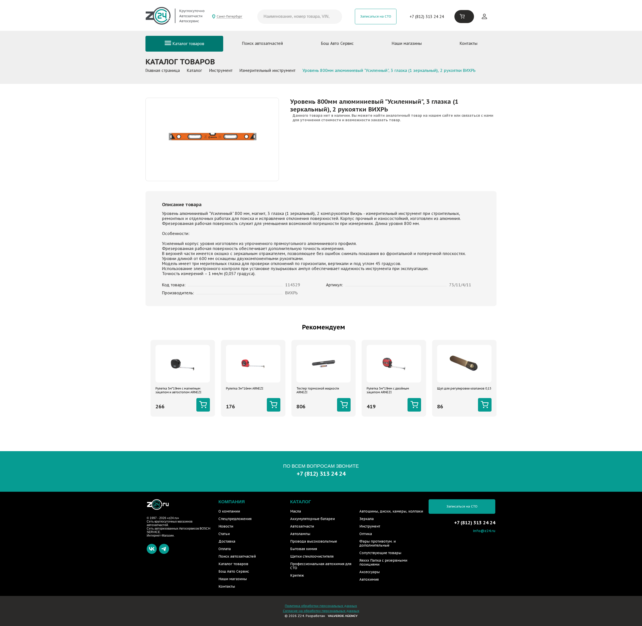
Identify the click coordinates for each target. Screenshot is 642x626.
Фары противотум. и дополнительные (377, 543)
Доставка (226, 541)
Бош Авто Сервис (337, 43)
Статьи (224, 534)
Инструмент (369, 526)
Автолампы (300, 534)
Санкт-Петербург (229, 16)
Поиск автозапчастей (262, 43)
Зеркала (366, 519)
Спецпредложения (235, 519)
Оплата (224, 549)
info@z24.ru (484, 530)
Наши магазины (407, 43)
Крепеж (297, 575)
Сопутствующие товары (380, 553)
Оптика (365, 534)
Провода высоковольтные (313, 541)
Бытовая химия (303, 549)
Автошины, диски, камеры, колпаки (391, 511)
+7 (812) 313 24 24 (427, 16)
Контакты (468, 43)
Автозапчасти (302, 526)
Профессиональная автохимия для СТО (320, 566)
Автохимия (369, 579)
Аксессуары (369, 572)
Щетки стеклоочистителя (312, 556)
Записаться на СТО (375, 16)
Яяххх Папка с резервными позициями (383, 562)
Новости (225, 526)
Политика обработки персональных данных (321, 606)
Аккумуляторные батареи (312, 519)
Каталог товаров (187, 43)
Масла (295, 511)
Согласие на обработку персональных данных (321, 611)
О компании (229, 511)
